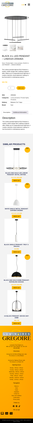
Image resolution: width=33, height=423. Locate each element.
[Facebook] (13, 406)
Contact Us (16, 393)
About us (16, 386)
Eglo (12, 105)
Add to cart (21, 88)
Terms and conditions (16, 395)
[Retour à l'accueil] (8, 4)
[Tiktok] (19, 406)
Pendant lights (9, 63)
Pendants (13, 99)
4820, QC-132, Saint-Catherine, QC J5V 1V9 (16, 346)
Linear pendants (18, 63)
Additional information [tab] (20, 112)
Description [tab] (6, 112)
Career (16, 390)
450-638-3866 (16, 348)
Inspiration (16, 391)
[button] (28, 17)
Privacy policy (16, 399)
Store (16, 388)
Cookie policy (16, 397)
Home (3, 63)
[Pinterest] (16, 406)
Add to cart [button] (16, 180)
